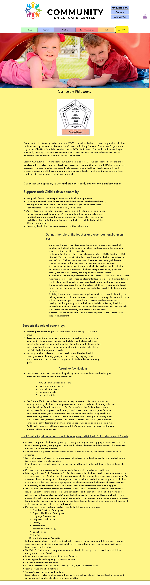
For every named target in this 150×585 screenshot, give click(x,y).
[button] (145, 16)
